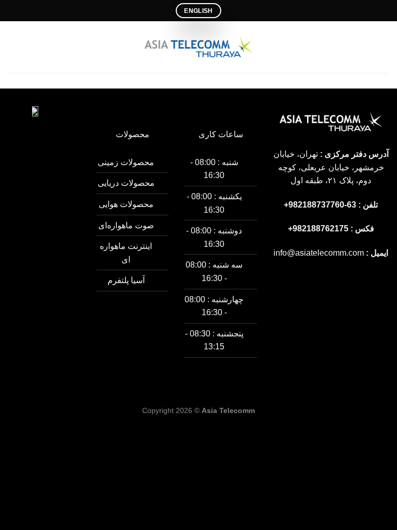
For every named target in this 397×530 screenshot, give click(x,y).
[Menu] (383, 47)
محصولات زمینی (126, 162)
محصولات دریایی (126, 183)
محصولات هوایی (126, 204)
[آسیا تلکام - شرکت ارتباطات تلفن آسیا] (198, 47)
